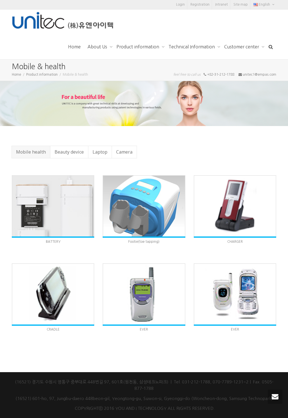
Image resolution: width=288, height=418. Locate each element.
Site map (240, 4)
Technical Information (192, 46)
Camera (124, 152)
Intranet (221, 4)
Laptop (100, 152)
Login (180, 4)
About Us (97, 46)
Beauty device (69, 152)
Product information (138, 46)
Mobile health (31, 152)
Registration (200, 4)
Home (74, 46)
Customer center (242, 46)
